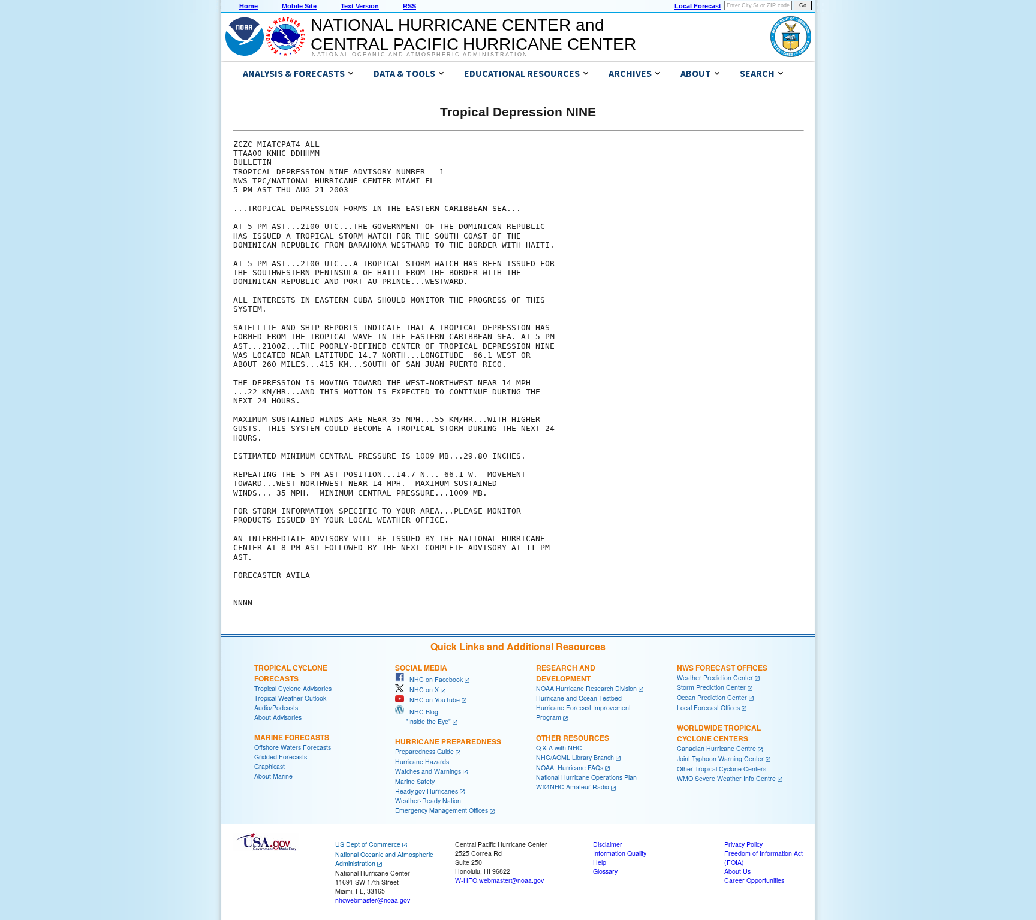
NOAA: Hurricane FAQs (569, 767)
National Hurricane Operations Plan (586, 777)
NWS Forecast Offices (722, 667)
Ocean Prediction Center (712, 697)
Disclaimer (607, 844)
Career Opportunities (754, 880)
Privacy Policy (743, 844)
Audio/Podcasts (276, 707)
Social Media (421, 667)
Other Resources (572, 737)
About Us (737, 871)
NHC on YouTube (432, 699)
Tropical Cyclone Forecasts (290, 673)
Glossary (605, 871)
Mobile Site (299, 6)
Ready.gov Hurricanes (426, 790)
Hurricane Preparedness (448, 741)
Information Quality (619, 853)
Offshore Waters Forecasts (292, 747)
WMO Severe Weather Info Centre (726, 778)
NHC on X (421, 689)
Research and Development (565, 673)
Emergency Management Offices (441, 810)
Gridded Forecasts (280, 756)
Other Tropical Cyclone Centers (721, 768)
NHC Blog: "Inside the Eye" (423, 716)
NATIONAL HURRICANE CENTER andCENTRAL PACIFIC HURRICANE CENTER (473, 34)
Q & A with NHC (559, 747)
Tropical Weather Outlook (290, 697)
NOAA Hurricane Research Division (586, 688)
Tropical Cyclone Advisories (293, 688)
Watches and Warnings (428, 771)
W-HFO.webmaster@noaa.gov (499, 880)
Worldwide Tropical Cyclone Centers (719, 733)
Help (599, 862)
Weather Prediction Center (715, 677)
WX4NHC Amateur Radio (572, 786)
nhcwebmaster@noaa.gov (372, 899)
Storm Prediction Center (711, 687)
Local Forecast (697, 6)
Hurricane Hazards (422, 761)
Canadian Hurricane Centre (716, 748)
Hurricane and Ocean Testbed (579, 697)
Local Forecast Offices (708, 707)
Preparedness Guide (424, 751)
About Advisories (278, 717)
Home (248, 6)
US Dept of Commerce (367, 844)
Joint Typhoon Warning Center (720, 758)
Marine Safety (415, 781)
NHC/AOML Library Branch (575, 757)
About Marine (273, 775)
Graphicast (269, 766)
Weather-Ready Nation (428, 800)
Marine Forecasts (291, 737)
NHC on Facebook (433, 679)
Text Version (360, 6)
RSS (409, 6)
